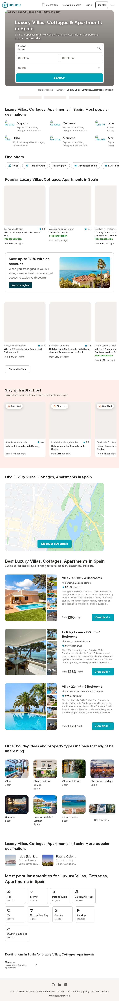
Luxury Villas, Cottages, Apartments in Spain (90, 89)
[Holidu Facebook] (65, 984)
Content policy (99, 991)
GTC (70, 991)
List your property (72, 5)
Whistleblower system (59, 995)
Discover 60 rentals (54, 543)
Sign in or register (20, 285)
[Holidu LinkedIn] (59, 984)
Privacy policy (82, 991)
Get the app (52, 5)
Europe (60, 89)
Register (101, 5)
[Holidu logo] (17, 5)
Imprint (60, 991)
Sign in (89, 5)
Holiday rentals (45, 89)
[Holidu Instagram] (53, 984)
